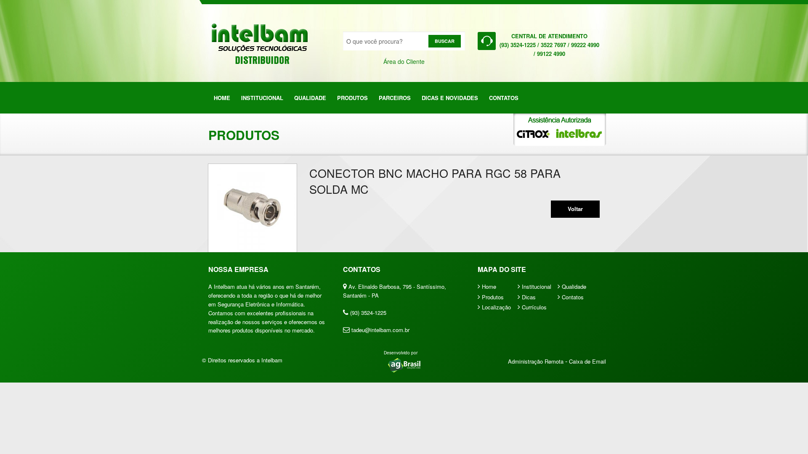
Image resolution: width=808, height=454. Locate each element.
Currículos (533, 307)
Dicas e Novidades (450, 98)
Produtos (352, 98)
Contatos (503, 98)
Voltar (575, 209)
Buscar (444, 41)
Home (222, 98)
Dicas (528, 297)
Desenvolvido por (400, 353)
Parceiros (395, 98)
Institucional (262, 98)
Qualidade (310, 98)
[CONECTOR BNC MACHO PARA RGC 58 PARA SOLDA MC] (252, 208)
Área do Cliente (404, 61)
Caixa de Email (587, 361)
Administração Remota (536, 361)
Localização (495, 307)
